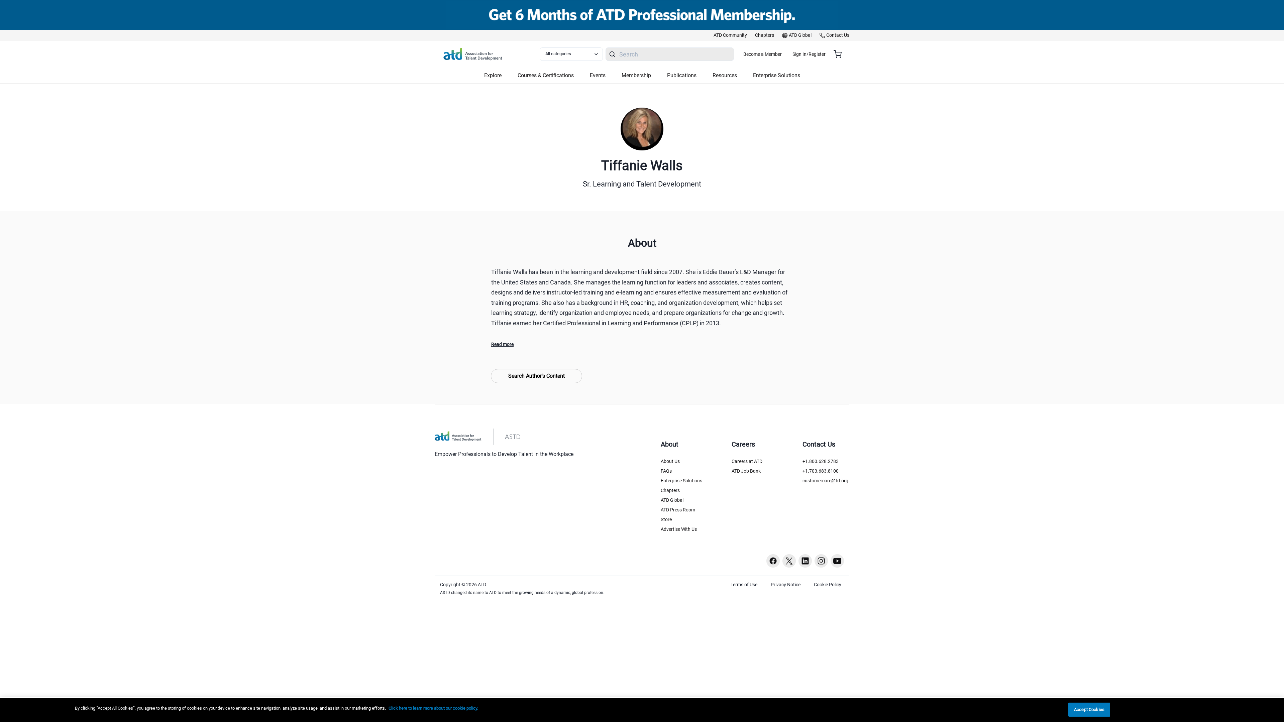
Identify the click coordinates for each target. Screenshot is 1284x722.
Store (666, 519)
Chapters (670, 490)
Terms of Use (744, 584)
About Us (670, 461)
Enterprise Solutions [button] (776, 75)
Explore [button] (493, 75)
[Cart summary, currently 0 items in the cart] (840, 54)
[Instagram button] (821, 561)
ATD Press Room (678, 509)
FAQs (666, 471)
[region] (642, 710)
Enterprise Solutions (681, 480)
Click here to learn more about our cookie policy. (433, 708)
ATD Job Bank (746, 471)
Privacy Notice (785, 584)
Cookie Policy (827, 584)
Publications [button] (682, 75)
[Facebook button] (773, 561)
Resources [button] (725, 75)
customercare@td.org (825, 480)
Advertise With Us (679, 529)
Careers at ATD (747, 461)
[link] (730, 35)
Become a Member (762, 54)
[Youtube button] (837, 561)
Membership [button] (636, 75)
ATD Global (672, 500)
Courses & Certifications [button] (546, 75)
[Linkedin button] (805, 561)
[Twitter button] (789, 561)
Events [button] (598, 75)
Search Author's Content (536, 376)
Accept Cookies (1089, 709)
